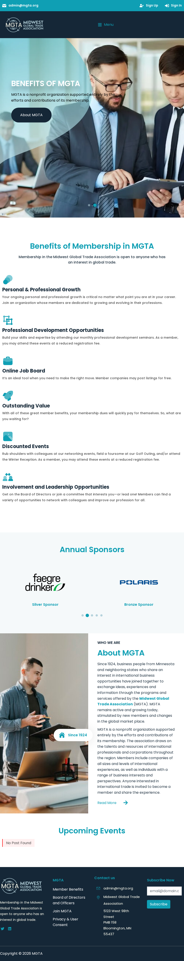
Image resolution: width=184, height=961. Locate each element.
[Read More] (125, 802)
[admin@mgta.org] (98, 888)
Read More (106, 802)
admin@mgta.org (118, 888)
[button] (106, 25)
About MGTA (31, 115)
